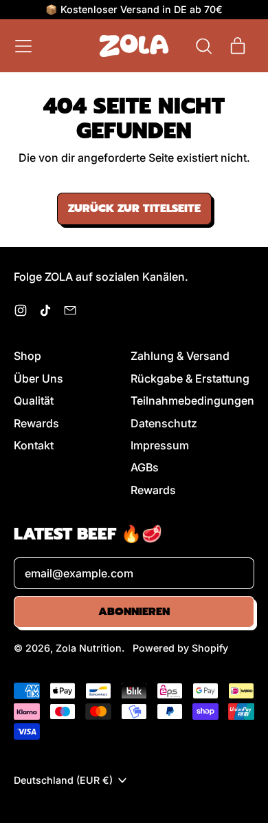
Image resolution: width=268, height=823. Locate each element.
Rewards (36, 423)
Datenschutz (164, 423)
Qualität (34, 400)
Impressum (160, 445)
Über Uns (38, 378)
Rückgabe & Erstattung (190, 378)
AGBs (145, 467)
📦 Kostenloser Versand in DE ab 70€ (134, 9)
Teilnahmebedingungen (192, 400)
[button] (203, 46)
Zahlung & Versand (180, 356)
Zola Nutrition (89, 648)
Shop (27, 356)
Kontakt (34, 445)
